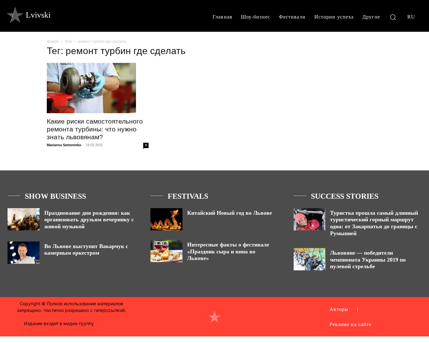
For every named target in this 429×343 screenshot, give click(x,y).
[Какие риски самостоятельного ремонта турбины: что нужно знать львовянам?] (98, 88)
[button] (393, 16)
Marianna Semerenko (64, 145)
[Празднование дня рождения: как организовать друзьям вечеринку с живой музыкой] (24, 219)
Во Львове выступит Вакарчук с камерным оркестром (86, 249)
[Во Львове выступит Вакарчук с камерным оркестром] (24, 252)
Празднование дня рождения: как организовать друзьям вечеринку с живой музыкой (89, 220)
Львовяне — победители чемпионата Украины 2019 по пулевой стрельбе (368, 259)
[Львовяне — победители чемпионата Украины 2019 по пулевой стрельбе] (310, 259)
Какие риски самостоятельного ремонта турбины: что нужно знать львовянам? (95, 129)
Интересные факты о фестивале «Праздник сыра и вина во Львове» (228, 251)
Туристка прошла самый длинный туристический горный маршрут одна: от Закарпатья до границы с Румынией (374, 223)
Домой (52, 41)
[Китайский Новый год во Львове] (166, 219)
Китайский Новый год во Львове (229, 213)
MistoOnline (107, 323)
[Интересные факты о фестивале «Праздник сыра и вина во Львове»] (166, 251)
